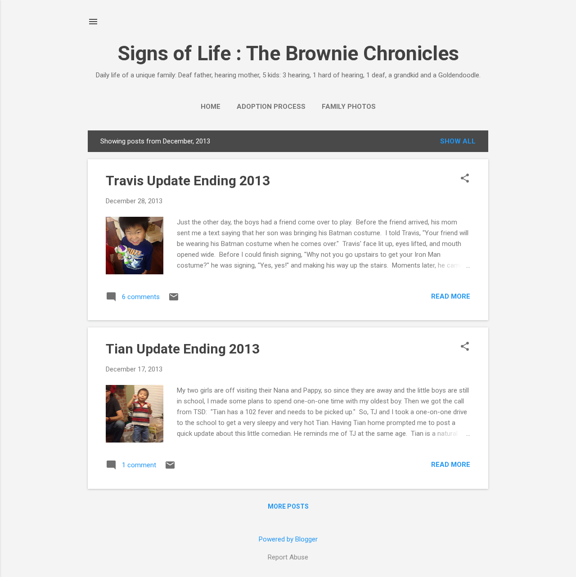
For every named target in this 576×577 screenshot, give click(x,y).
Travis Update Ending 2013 (188, 180)
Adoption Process (271, 107)
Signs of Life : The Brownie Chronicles (288, 53)
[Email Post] (173, 300)
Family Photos (349, 107)
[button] (464, 179)
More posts (288, 506)
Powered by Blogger (288, 539)
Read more (450, 296)
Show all (458, 141)
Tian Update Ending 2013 (183, 349)
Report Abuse (288, 557)
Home (210, 107)
